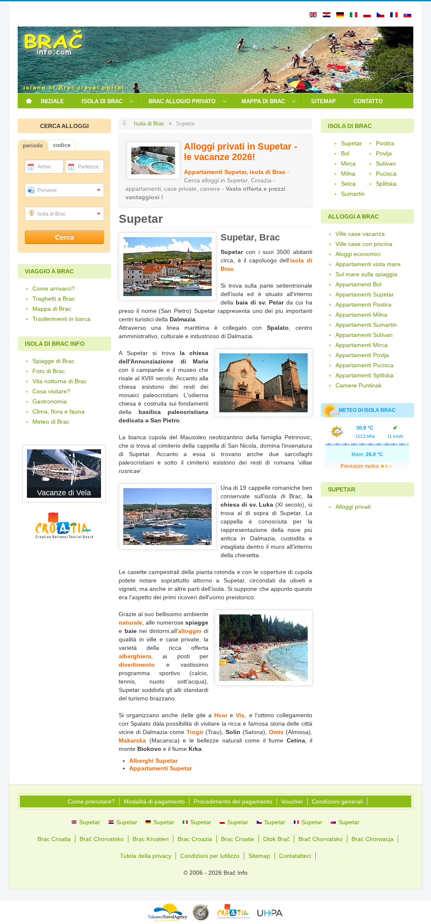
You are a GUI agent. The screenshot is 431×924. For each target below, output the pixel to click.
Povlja (384, 153)
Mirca (348, 163)
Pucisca (386, 173)
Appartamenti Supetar (160, 768)
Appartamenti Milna (361, 314)
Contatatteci (295, 855)
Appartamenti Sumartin (366, 324)
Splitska (386, 183)
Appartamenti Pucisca (364, 365)
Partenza (88, 167)
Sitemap (259, 855)
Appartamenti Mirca (361, 345)
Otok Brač (276, 839)
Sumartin (353, 193)
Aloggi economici (357, 254)
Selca (348, 183)
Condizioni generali (337, 801)
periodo (33, 145)
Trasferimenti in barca (61, 318)
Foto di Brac (48, 371)
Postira (385, 143)
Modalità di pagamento (154, 801)
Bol (345, 153)
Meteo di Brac (50, 421)
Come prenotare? (91, 801)
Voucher (292, 801)
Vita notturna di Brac (59, 381)
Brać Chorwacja (372, 839)
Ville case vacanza (360, 233)
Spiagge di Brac (53, 361)
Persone (47, 190)
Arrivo (44, 167)
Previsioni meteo (360, 466)
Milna (348, 173)
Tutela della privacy (145, 855)
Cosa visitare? (51, 391)
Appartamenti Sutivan (364, 334)
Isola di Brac (51, 214)
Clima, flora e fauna (58, 411)
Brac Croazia (195, 839)
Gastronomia (49, 401)
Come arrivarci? (53, 288)
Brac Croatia (54, 839)
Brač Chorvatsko (102, 839)
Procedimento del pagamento (233, 801)
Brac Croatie (237, 839)
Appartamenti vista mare (368, 264)
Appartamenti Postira (363, 304)
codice (61, 145)
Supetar (351, 143)
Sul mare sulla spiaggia (366, 274)
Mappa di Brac (51, 308)
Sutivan (386, 163)
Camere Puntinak (358, 385)
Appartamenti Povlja (362, 355)
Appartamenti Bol (358, 284)
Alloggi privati (353, 506)
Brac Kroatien (151, 839)
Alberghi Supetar (153, 760)
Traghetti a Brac (53, 298)
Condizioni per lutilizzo (209, 855)
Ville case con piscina (363, 243)
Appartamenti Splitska (364, 375)
